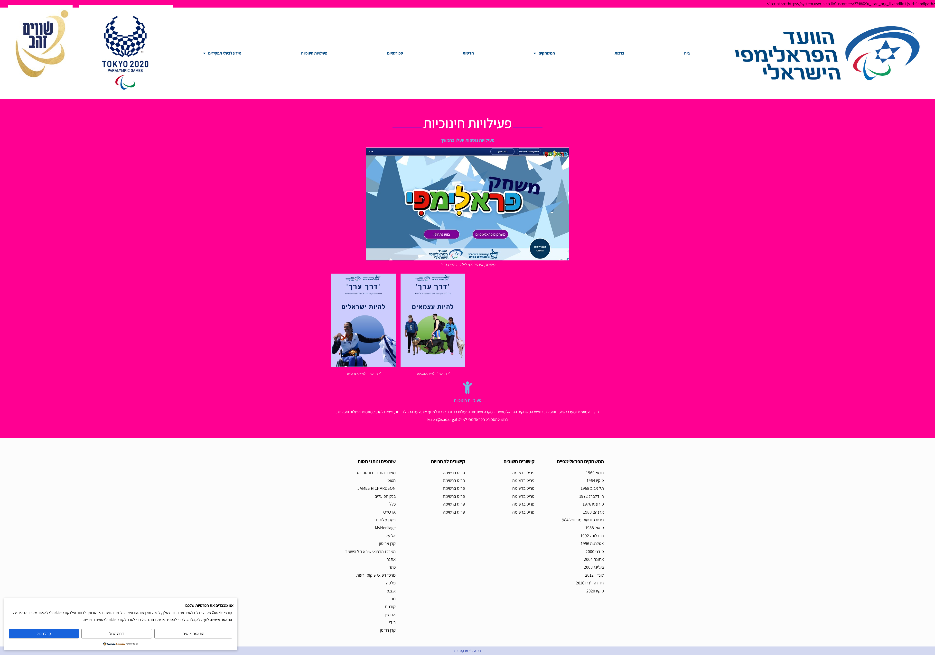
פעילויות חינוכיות (314, 53)
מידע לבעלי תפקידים (224, 53)
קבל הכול (44, 633)
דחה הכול (116, 633)
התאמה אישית (193, 633)
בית (687, 53)
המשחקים (547, 53)
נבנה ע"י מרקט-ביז (467, 650)
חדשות (468, 53)
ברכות (619, 53)
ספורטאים (395, 53)
